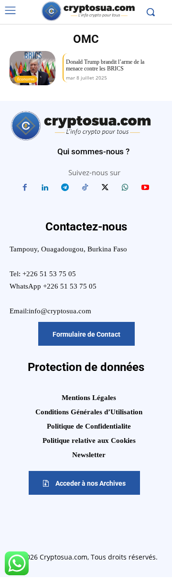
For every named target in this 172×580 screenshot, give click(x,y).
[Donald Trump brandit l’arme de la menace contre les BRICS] (32, 68)
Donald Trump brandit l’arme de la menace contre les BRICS (105, 65)
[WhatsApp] (125, 188)
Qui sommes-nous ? (93, 151)
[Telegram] (65, 188)
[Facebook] (24, 188)
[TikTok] (85, 188)
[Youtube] (145, 188)
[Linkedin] (45, 188)
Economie (25, 78)
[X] (105, 188)
